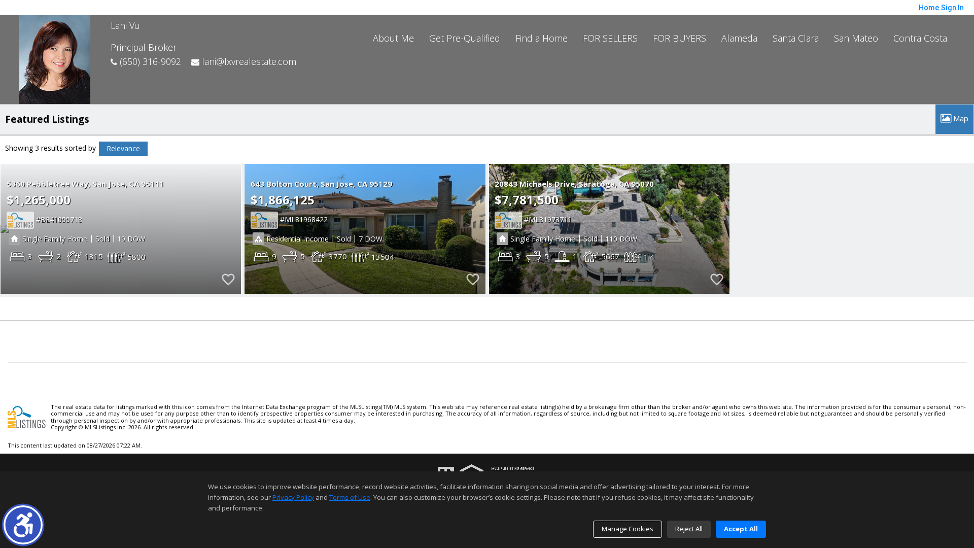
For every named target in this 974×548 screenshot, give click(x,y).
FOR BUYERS (679, 38)
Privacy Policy (293, 497)
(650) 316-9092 (149, 61)
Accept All (741, 528)
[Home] (54, 58)
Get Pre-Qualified (464, 38)
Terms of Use (349, 497)
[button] (23, 524)
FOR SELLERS (610, 38)
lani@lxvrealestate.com (247, 61)
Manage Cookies (627, 528)
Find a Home (541, 38)
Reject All (689, 528)
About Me (393, 38)
